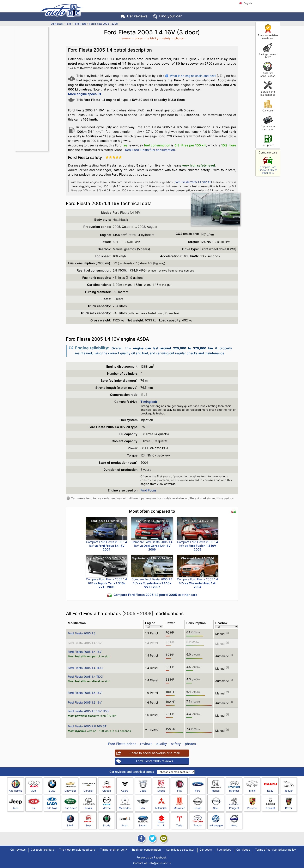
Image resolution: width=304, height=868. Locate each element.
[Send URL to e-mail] (163, 838)
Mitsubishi (161, 808)
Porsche (252, 808)
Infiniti (252, 790)
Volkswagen (216, 825)
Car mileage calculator (268, 128)
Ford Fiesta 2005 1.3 (82, 633)
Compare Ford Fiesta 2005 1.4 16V (106, 545)
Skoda (106, 825)
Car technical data (42, 849)
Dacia (143, 790)
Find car (170, 16)
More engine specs (82, 94)
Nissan (197, 808)
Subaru (143, 825)
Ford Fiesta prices (122, 744)
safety (166, 38)
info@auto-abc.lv (160, 863)
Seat (88, 825)
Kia (34, 808)
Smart (124, 825)
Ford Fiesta (80, 23)
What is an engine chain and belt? (193, 75)
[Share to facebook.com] (140, 838)
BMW (52, 790)
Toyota (198, 825)
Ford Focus (148, 490)
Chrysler (88, 790)
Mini (142, 808)
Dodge (161, 790)
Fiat (179, 790)
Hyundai (234, 790)
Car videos (243, 849)
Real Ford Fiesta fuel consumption (150, 150)
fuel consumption (267, 74)
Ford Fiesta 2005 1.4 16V (85, 643)
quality (161, 744)
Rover (288, 808)
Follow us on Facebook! (152, 857)
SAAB (70, 825)
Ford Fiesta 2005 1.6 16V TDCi (88, 711)
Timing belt (148, 402)
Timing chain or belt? (268, 56)
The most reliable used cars (268, 37)
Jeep (15, 808)
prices (139, 38)
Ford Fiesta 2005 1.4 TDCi (85, 668)
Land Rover (70, 808)
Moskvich (179, 808)
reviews (126, 38)
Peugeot (234, 808)
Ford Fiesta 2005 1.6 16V (85, 692)
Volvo (234, 825)
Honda (216, 790)
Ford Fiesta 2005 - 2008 (103, 23)
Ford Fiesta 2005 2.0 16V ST (87, 726)
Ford (68, 23)
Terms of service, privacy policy (275, 849)
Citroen (106, 790)
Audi (33, 790)
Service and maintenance (267, 93)
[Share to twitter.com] (152, 838)
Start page (57, 23)
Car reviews (137, 16)
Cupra (124, 790)
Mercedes (124, 808)
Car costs (267, 110)
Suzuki (161, 825)
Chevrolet (70, 790)
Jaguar (289, 790)
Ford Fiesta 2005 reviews (154, 761)
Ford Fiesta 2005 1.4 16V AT (193, 182)
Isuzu (270, 790)
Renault (270, 808)
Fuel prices (268, 145)
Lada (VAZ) (51, 808)
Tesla (179, 825)
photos (179, 38)
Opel (215, 808)
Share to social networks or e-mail (154, 753)
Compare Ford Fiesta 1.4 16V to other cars (268, 170)
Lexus (88, 808)
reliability (152, 38)
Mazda (107, 808)
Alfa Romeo (15, 790)
